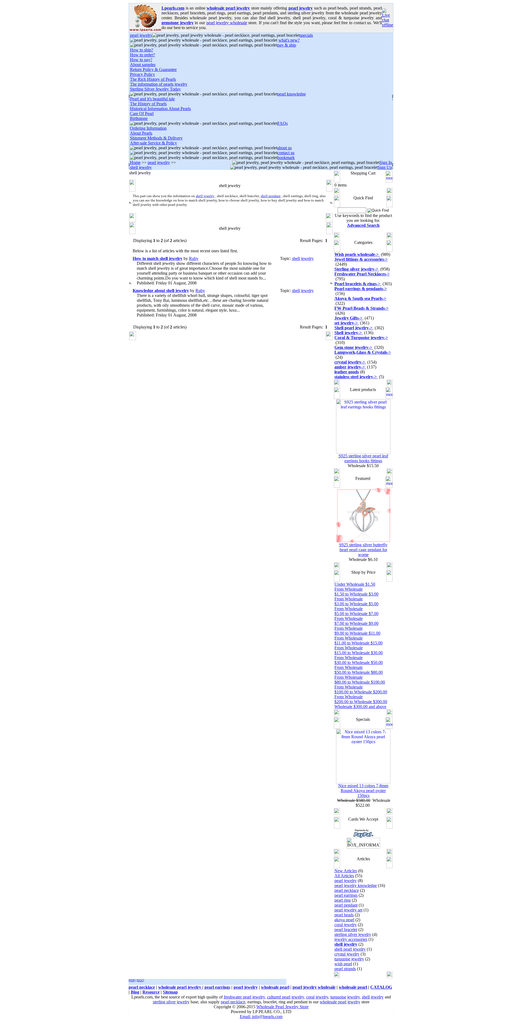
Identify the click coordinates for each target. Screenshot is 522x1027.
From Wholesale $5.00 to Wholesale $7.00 (356, 611)
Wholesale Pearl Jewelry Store (282, 1006)
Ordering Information (148, 128)
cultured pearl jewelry (285, 997)
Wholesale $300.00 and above (360, 706)
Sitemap (170, 992)
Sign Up (385, 167)
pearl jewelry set (348, 910)
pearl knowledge (291, 94)
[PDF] (132, 980)
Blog (135, 992)
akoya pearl (344, 919)
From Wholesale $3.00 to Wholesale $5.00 (356, 601)
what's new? (289, 40)
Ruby (193, 258)
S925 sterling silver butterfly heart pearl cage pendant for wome (363, 549)
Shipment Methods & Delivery (156, 138)
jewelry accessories (350, 939)
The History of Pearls (148, 103)
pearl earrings (346, 895)
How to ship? (141, 50)
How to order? (142, 54)
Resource (151, 992)
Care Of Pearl (142, 113)
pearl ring (342, 900)
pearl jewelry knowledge (355, 885)
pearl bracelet (345, 929)
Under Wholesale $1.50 (354, 584)
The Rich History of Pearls (153, 79)
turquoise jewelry (345, 997)
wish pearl (343, 963)
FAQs (282, 123)
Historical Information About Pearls (160, 108)
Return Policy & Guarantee (153, 69)
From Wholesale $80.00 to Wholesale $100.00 (359, 679)
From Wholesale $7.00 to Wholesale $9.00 (356, 621)
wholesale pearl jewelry (180, 987)
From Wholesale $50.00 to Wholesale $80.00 (358, 670)
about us (284, 147)
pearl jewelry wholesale (226, 22)
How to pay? (141, 59)
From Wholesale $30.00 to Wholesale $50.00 (358, 660)
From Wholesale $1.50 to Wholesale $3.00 (356, 591)
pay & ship (286, 45)
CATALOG (381, 987)
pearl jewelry (141, 35)
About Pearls (141, 133)
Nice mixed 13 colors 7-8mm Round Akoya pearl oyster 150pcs (363, 790)
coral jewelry (345, 924)
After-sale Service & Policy (153, 143)
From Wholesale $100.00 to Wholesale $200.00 (360, 689)
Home (135, 162)
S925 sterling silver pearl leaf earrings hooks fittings (363, 458)
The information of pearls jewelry (158, 84)
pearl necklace (346, 890)
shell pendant (271, 196)
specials (306, 35)
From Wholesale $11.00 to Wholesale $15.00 (358, 640)
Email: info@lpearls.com (261, 1016)
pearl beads (344, 915)
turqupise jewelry (349, 959)
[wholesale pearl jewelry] (145, 31)
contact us (285, 152)
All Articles (344, 875)
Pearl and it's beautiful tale (152, 99)
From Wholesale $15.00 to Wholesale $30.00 (358, 650)
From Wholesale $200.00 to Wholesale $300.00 (360, 699)
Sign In (386, 162)
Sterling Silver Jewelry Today (155, 89)
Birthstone (139, 118)
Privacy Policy (142, 74)
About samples (143, 64)
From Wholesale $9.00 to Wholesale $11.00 (357, 630)
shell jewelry (141, 167)
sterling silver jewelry (352, 934)
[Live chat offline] (387, 25)
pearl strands (345, 968)
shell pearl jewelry (350, 949)
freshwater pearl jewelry (244, 997)
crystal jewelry (346, 954)
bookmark (286, 157)
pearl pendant (346, 905)
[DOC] (140, 980)
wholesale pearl (275, 987)
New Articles (345, 870)
